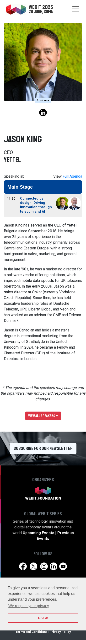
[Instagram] (44, 566)
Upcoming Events (38, 533)
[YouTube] (63, 566)
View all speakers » (43, 415)
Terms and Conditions (31, 632)
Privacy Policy (60, 632)
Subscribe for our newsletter (43, 448)
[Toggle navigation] (75, 9)
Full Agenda (72, 176)
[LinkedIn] (54, 566)
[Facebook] (23, 566)
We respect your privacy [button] (28, 606)
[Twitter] (33, 566)
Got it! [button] (43, 618)
